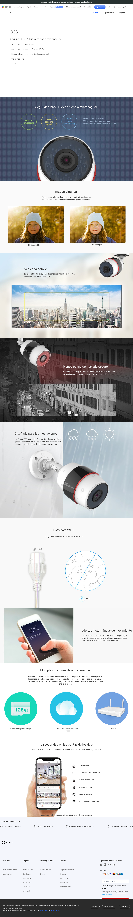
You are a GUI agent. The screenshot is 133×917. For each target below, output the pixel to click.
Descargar (63, 874)
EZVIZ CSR (26, 887)
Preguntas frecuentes (67, 870)
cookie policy (43, 910)
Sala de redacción (45, 870)
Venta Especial (54, 7)
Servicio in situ (64, 878)
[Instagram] (105, 864)
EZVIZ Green (27, 882)
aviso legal (26, 891)
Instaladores (64, 882)
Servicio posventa (65, 887)
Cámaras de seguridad (73, 7)
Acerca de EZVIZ (28, 870)
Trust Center (27, 878)
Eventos (42, 874)
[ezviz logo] (6, 7)
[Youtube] (110, 864)
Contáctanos (27, 874)
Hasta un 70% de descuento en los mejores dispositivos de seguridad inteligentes (66, 2)
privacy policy (54, 910)
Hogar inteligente (7, 874)
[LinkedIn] (114, 864)
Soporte (122, 13)
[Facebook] (101, 864)
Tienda (101, 7)
